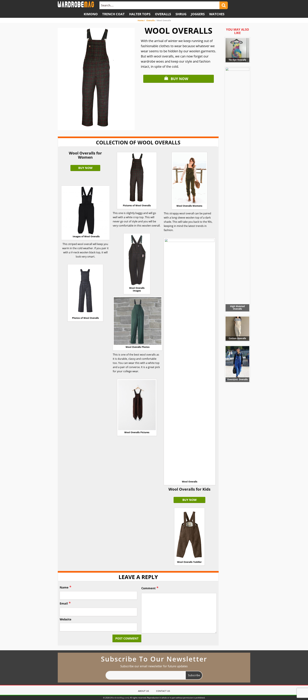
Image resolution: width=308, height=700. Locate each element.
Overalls (163, 14)
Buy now (179, 78)
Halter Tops (139, 14)
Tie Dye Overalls (237, 59)
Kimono (91, 14)
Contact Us (163, 690)
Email (65, 603)
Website (65, 619)
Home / (141, 20)
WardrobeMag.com (119, 697)
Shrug (180, 14)
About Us (143, 690)
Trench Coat (113, 14)
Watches (216, 14)
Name (65, 587)
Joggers (198, 14)
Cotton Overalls (237, 338)
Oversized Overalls (237, 379)
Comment (149, 587)
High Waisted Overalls (237, 307)
